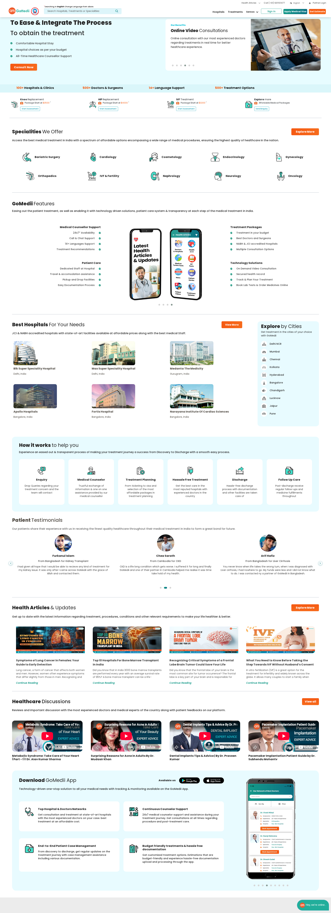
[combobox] (298, 3)
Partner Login (319, 2)
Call (274, 2)
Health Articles (249, 2)
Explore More (305, 608)
